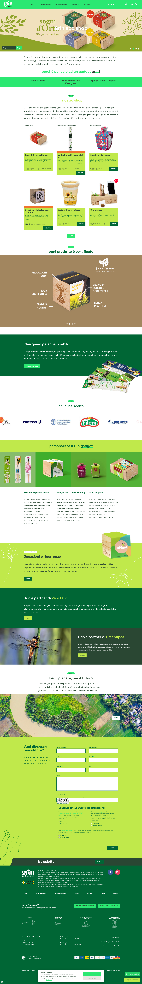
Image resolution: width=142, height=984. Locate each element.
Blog (103, 893)
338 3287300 (116, 942)
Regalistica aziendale (34, 57)
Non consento (64, 824)
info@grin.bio (116, 946)
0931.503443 (116, 938)
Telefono (59, 766)
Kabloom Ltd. (44, 886)
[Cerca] (126, 4)
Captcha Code (61, 795)
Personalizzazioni (45, 4)
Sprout (54, 884)
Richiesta (59, 776)
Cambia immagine (62, 803)
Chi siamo (90, 893)
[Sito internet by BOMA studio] (2, 982)
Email (91, 757)
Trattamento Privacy (28, 970)
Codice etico (75, 4)
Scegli (81, 224)
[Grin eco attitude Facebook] (110, 872)
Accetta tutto (92, 974)
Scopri (37, 48)
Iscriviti (99, 861)
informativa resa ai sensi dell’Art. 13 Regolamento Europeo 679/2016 (71, 813)
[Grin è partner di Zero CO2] (33, 923)
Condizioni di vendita (113, 970)
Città (90, 766)
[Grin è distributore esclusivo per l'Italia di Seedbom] (86, 924)
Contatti (87, 4)
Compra (80, 173)
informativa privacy (100, 812)
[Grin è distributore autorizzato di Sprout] (59, 924)
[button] (131, 49)
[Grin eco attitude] (8, 4)
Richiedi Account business (85, 906)
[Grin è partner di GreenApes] (26, 923)
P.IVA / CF (59, 757)
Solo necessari (92, 978)
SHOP (33, 4)
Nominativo (93, 747)
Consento (63, 822)
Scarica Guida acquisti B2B (109, 906)
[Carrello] (136, 4)
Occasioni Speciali (61, 4)
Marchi (77, 893)
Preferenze (49, 979)
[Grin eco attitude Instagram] (117, 872)
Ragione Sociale (61, 747)
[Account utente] (132, 4)
